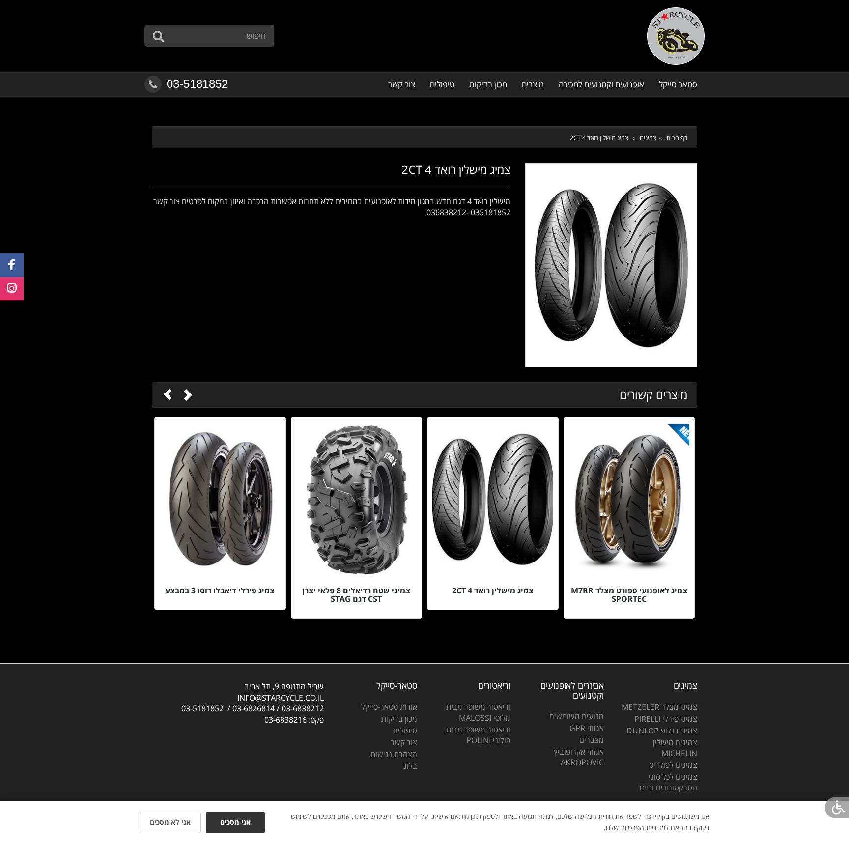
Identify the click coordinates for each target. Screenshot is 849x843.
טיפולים (442, 84)
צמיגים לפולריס (673, 764)
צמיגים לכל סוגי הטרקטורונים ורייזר (667, 782)
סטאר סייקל (678, 84)
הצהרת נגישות (393, 754)
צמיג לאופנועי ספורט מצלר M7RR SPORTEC (629, 595)
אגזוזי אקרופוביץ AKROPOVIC (579, 757)
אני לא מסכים (170, 822)
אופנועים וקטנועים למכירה (601, 84)
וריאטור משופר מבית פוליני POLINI (478, 735)
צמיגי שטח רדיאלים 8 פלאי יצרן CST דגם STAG (356, 595)
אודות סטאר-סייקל (389, 707)
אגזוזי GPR (586, 728)
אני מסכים (235, 822)
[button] (12, 265)
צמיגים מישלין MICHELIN (675, 748)
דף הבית (677, 137)
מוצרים (533, 84)
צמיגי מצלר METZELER (659, 707)
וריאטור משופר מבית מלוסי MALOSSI (478, 712)
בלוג (410, 765)
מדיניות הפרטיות (643, 827)
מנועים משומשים (576, 716)
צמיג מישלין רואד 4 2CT (493, 590)
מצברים (591, 739)
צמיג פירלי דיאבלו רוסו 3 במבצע (220, 590)
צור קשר (401, 84)
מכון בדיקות (488, 84)
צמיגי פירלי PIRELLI (665, 718)
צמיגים (648, 137)
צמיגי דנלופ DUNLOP (661, 730)
